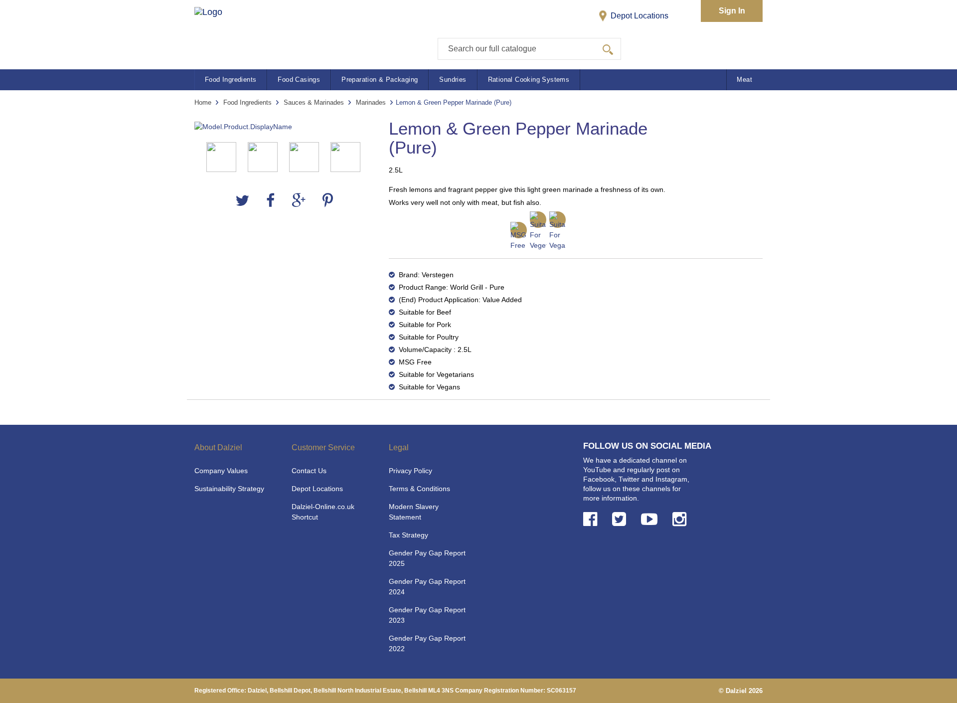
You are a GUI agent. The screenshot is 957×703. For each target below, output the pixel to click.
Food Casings (299, 79)
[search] (608, 48)
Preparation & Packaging (379, 79)
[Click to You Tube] (651, 519)
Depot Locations (638, 15)
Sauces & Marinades (314, 102)
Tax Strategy (408, 535)
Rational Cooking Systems (529, 79)
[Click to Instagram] (681, 519)
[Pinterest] (327, 200)
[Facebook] (270, 200)
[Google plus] (299, 200)
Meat (744, 79)
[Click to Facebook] (592, 519)
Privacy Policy (410, 471)
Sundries (452, 79)
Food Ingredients (230, 79)
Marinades (371, 102)
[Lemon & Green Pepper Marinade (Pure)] (284, 127)
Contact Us (309, 471)
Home (202, 102)
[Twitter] (242, 200)
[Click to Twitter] (621, 519)
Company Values (221, 471)
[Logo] (218, 30)
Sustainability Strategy (229, 489)
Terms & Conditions (419, 489)
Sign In (732, 10)
